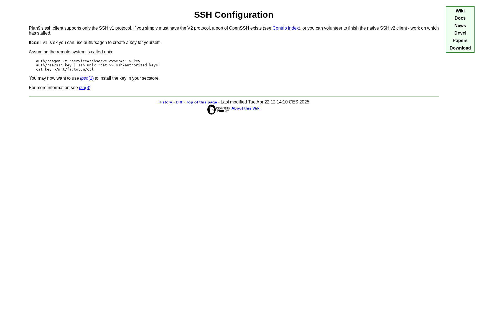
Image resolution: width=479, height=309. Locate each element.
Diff (179, 102)
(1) (87, 78)
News (460, 25)
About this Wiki (246, 108)
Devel (460, 33)
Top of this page (201, 102)
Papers (460, 40)
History (165, 102)
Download (460, 48)
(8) (84, 87)
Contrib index (285, 28)
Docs (460, 18)
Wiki (460, 11)
